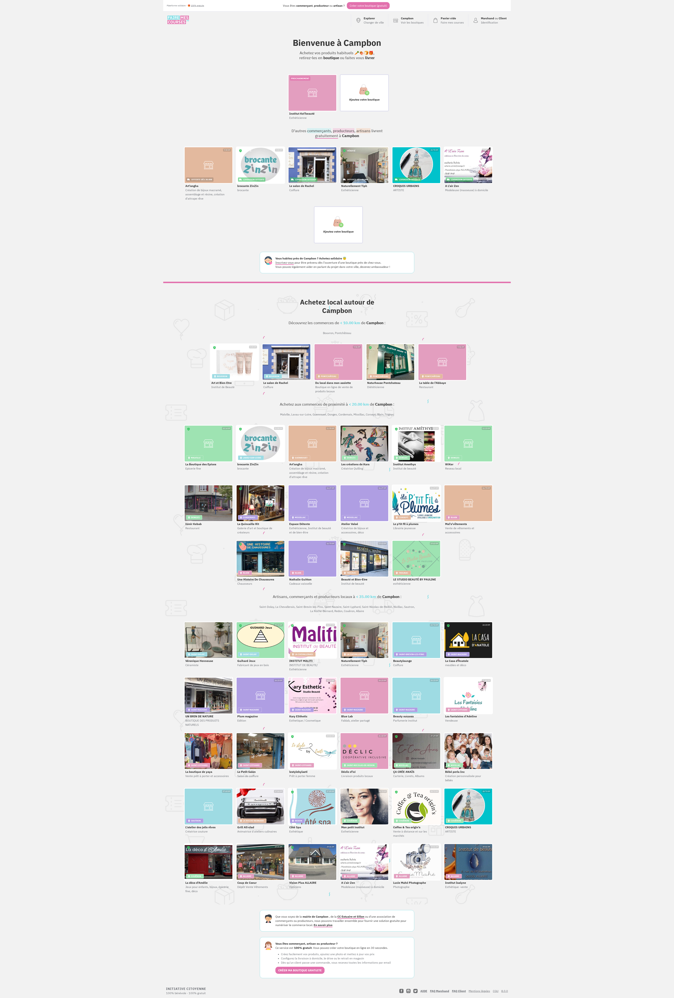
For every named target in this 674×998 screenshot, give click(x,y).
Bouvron (328, 333)
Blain (380, 414)
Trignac (389, 414)
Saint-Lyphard (352, 607)
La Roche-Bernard (321, 611)
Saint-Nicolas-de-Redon (377, 607)
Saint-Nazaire (333, 607)
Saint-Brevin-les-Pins (309, 607)
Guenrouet (319, 414)
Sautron (409, 607)
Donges (332, 414)
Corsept (371, 414)
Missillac (358, 414)
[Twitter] (415, 991)
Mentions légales (479, 991)
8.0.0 (504, 991)
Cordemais (345, 414)
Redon (338, 611)
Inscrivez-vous (284, 262)
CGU (495, 991)
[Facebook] (401, 991)
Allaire (360, 611)
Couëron (349, 611)
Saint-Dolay (266, 607)
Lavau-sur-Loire (301, 414)
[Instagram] (408, 991)
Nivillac (398, 607)
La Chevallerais (285, 607)
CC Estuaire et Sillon (350, 916)
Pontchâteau (343, 333)
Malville (285, 414)
